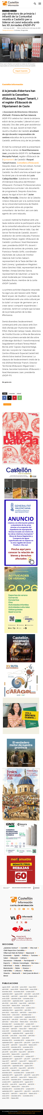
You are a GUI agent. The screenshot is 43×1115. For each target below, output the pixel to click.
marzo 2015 (23, 1077)
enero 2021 (5, 1031)
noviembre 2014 (28, 1079)
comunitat (12, 393)
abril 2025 (14, 996)
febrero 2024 (16, 1005)
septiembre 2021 (7, 1026)
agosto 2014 (29, 1082)
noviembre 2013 (19, 1089)
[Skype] (32, 909)
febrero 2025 (33, 996)
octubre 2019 (30, 1040)
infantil (19, 393)
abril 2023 (23, 1012)
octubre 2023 (30, 1008)
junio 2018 (13, 1051)
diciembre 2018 (16, 1047)
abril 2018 (31, 1051)
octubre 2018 (6, 1049)
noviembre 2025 (19, 991)
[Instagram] (19, 909)
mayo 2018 (22, 1051)
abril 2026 (5, 989)
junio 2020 (13, 1035)
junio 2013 (36, 1091)
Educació (13, 11)
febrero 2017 (32, 1061)
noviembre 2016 (28, 1063)
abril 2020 (31, 1035)
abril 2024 (31, 1003)
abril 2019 (14, 1045)
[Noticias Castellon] (10, 3)
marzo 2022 (14, 1021)
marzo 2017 (23, 1061)
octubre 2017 (30, 1056)
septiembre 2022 (30, 1017)
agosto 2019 (18, 1042)
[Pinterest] (14, 398)
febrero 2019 (32, 1045)
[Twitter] (15, 909)
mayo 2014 (22, 1084)
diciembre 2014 (16, 1079)
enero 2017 (5, 1063)
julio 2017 (27, 1058)
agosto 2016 (28, 1065)
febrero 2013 (33, 1093)
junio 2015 (35, 1075)
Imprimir (7, 404)
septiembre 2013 (7, 1091)
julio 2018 (5, 1051)
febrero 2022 (24, 1021)
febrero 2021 (32, 1028)
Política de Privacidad (33, 1111)
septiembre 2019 (7, 1042)
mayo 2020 (22, 1035)
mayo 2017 (5, 1061)
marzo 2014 (6, 1086)
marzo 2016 (5, 1070)
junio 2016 (13, 1068)
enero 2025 (5, 998)
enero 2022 (33, 1021)
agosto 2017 (18, 1058)
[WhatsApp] (19, 398)
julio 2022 (15, 1019)
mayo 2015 (5, 1077)
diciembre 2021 (7, 1024)
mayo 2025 (5, 996)
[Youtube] (23, 909)
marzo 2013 (23, 1093)
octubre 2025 (30, 991)
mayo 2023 (14, 1012)
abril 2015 (14, 1077)
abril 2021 (14, 1028)
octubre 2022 (18, 1017)
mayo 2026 (32, 987)
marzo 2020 (6, 1038)
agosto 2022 (6, 1019)
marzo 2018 (5, 1054)
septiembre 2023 (7, 1010)
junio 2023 (5, 1012)
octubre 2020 (6, 1033)
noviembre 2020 (28, 1031)
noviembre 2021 (19, 1024)
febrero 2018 (15, 1054)
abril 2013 (14, 1093)
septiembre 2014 (18, 1082)
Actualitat (6, 11)
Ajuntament (8, 159)
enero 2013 (5, 1095)
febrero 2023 (6, 1014)
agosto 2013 (18, 1091)
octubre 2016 (6, 1065)
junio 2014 (13, 1084)
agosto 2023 (19, 1010)
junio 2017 (35, 1058)
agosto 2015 (18, 1075)
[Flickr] (28, 909)
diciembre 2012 (16, 1095)
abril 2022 (5, 1021)
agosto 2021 (18, 1026)
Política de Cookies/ (14, 1113)
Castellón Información (12, 84)
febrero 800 (15, 1098)
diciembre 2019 (7, 1040)
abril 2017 (14, 1061)
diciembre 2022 (26, 1014)
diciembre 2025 (7, 991)
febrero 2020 (16, 1038)
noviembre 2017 (19, 1056)
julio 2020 (5, 1035)
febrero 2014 (16, 1086)
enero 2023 (16, 1014)
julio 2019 (27, 1042)
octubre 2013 (30, 1089)
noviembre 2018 (28, 1047)
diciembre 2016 (16, 1063)
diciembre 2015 (7, 1072)
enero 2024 (25, 1005)
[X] (9, 398)
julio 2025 (27, 994)
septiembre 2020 (18, 1033)
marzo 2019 (23, 1045)
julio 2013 (27, 1091)
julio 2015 (27, 1075)
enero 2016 (25, 1070)
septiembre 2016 (17, 1065)
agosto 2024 (29, 1001)
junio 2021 (35, 1026)
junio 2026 (23, 987)
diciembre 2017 (7, 1056)
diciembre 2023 (7, 1008)
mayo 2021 (5, 1028)
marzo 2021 (23, 1028)
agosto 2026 (6, 987)
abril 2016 (31, 1068)
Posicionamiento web (28, 1113)
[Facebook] (4, 398)
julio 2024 (5, 1003)
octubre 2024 (6, 1001)
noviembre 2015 (19, 1072)
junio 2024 (13, 1003)
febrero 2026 (24, 989)
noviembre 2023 (19, 1008)
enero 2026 (33, 989)
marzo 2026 (14, 989)
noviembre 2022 (7, 1017)
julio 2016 (5, 1068)
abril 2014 (31, 1084)
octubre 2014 (6, 1082)
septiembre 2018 (17, 1049)
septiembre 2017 (7, 1058)
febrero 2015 (32, 1077)
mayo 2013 (5, 1093)
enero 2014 (25, 1086)
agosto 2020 (29, 1033)
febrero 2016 (15, 1070)
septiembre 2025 (7, 994)
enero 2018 (25, 1054)
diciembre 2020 (16, 1031)
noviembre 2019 (19, 1040)
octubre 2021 (30, 1024)
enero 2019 (5, 1047)
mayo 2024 (22, 1003)
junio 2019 (35, 1042)
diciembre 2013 (7, 1089)
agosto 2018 (28, 1049)
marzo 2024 (6, 1005)
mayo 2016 (22, 1068)
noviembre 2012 (28, 1095)
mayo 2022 (32, 1019)
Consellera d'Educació (28, 163)
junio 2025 (36, 994)
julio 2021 (27, 1026)
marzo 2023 (32, 1012)
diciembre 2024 (16, 998)
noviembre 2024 (28, 998)
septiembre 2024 (18, 1001)
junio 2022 (23, 1019)
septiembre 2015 (7, 1075)
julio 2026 (15, 987)
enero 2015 (5, 1079)
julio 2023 (28, 1010)
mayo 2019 (5, 1045)
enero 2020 (25, 1038)
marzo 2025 (23, 996)
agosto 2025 (18, 994)
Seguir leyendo (21, 71)
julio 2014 (5, 1084)
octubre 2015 (30, 1072)
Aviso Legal (21, 1111)
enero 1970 (5, 1098)
